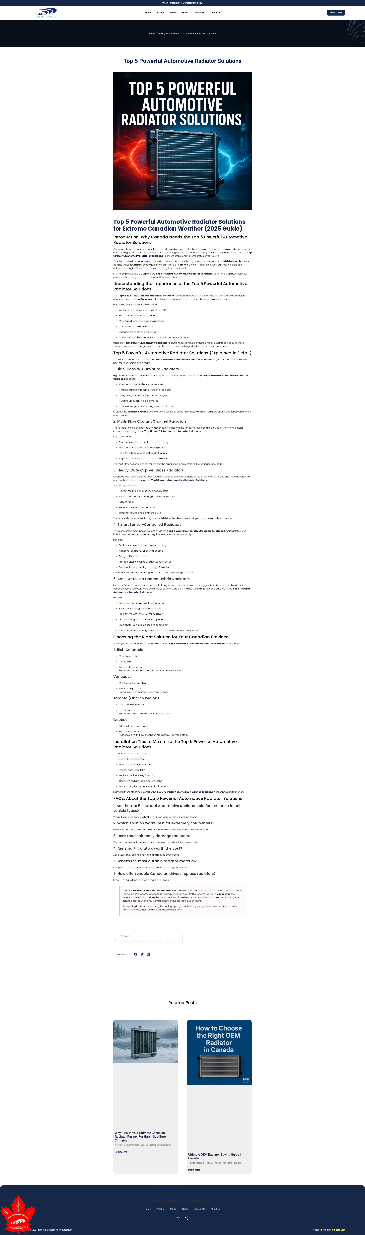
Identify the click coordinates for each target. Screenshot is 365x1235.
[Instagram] (178, 1218)
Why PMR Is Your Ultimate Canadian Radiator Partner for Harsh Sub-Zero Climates (140, 1136)
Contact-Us (199, 12)
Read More (121, 1152)
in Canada (144, 299)
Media (173, 12)
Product (160, 12)
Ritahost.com (338, 1229)
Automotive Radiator (138, 256)
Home (148, 12)
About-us (215, 12)
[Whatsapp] (186, 1218)
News (185, 12)
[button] (135, 954)
